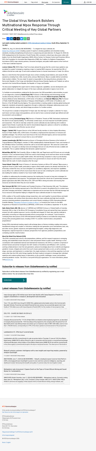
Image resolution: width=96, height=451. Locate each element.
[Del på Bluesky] (21, 39)
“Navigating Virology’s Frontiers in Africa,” (26, 202)
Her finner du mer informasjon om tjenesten (15, 412)
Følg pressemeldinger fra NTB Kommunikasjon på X (17, 432)
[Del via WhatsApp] (24, 39)
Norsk (4, 442)
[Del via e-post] (28, 39)
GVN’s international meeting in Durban (39, 43)
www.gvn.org (9, 259)
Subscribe (8, 280)
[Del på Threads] (18, 39)
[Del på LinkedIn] (11, 39)
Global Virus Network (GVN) (10, 51)
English (8, 442)
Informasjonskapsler (8, 435)
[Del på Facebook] (8, 39)
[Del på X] (14, 39)
